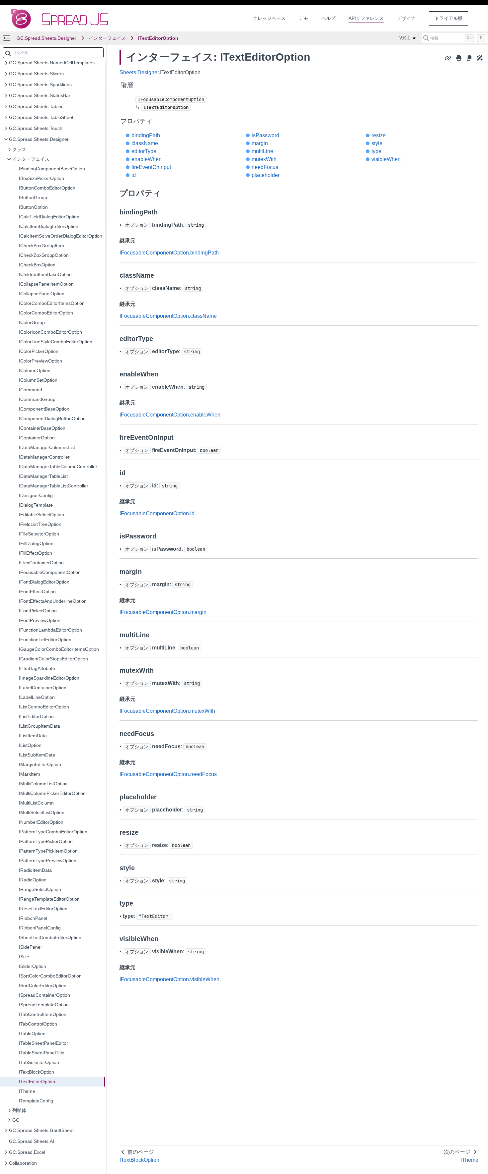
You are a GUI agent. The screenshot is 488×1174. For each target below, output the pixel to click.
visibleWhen (386, 159)
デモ (303, 18)
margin (260, 143)
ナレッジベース (269, 18)
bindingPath (145, 135)
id (133, 175)
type (376, 151)
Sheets (128, 72)
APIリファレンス (366, 18)
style (376, 143)
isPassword (265, 135)
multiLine (262, 151)
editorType (143, 151)
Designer (148, 72)
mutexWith (264, 159)
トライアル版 (448, 18)
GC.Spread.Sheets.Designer (46, 38)
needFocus (265, 167)
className (144, 143)
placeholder (266, 175)
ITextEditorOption (158, 38)
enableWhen (146, 159)
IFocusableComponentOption (154, 252)
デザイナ (406, 18)
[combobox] (53, 52)
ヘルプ (328, 18)
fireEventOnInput (151, 167)
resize (378, 135)
